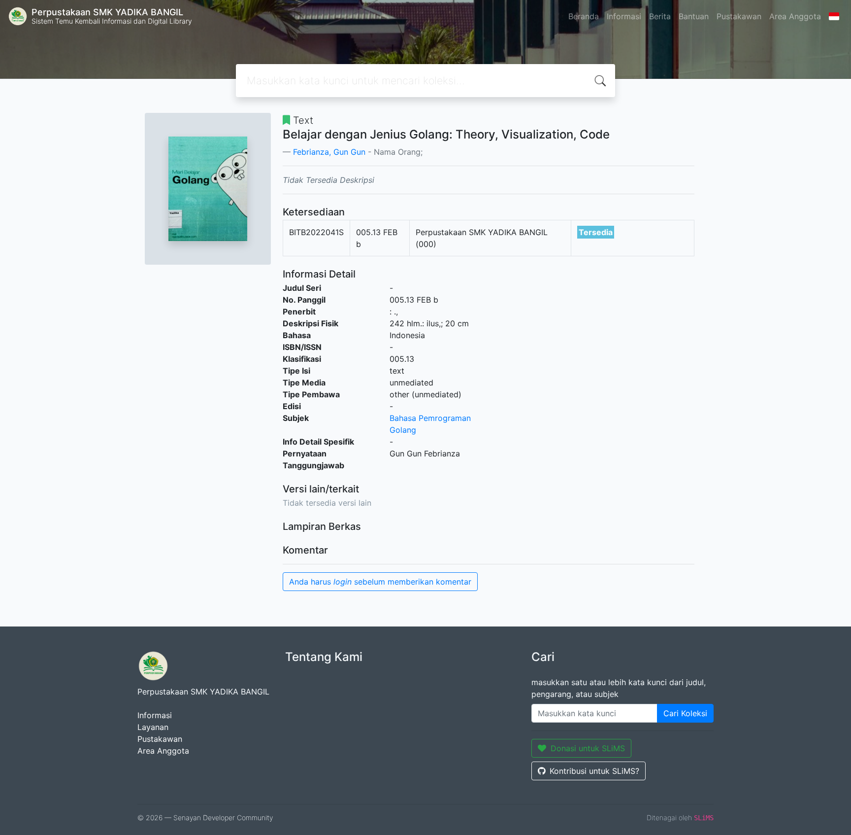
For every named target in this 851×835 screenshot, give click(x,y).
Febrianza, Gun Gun (329, 152)
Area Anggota (795, 16)
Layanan (152, 727)
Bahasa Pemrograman (430, 418)
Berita (660, 16)
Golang (403, 430)
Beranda (583, 16)
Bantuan (694, 16)
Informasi (624, 16)
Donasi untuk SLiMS (588, 748)
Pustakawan (739, 16)
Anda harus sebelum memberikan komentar (380, 582)
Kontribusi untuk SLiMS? (594, 771)
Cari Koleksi (685, 713)
